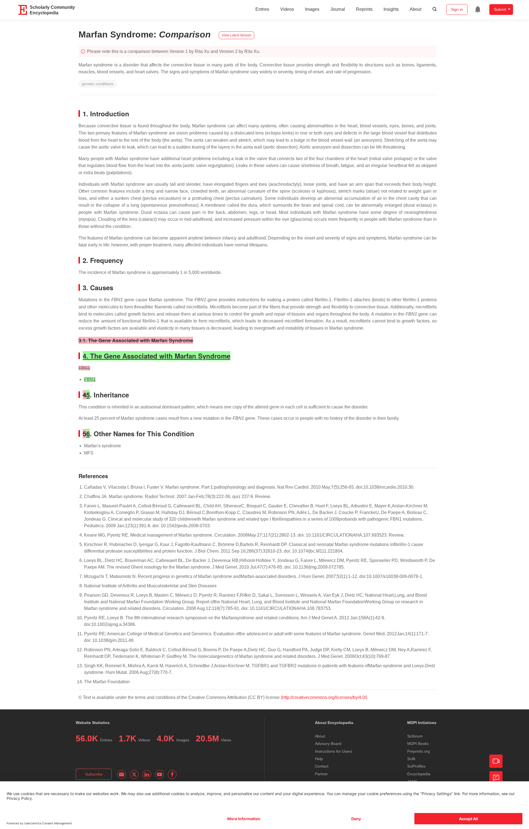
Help (319, 759)
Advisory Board (328, 743)
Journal (337, 9)
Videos (287, 9)
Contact (321, 766)
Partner (321, 774)
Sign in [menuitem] (457, 9)
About (415, 9)
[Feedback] (496, 777)
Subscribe (93, 774)
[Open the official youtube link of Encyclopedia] (159, 774)
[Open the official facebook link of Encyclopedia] (172, 774)
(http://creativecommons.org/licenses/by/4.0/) (324, 697)
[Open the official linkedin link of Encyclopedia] (146, 774)
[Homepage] (23, 10)
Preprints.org (418, 751)
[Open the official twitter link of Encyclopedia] (134, 774)
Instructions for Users (333, 751)
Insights (391, 9)
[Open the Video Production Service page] (496, 761)
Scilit (411, 759)
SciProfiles (416, 766)
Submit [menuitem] (500, 9)
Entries (262, 9)
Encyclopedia (418, 774)
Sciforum (415, 736)
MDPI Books (418, 743)
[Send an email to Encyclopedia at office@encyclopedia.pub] (121, 774)
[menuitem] (478, 9)
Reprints (364, 9)
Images (312, 9)
